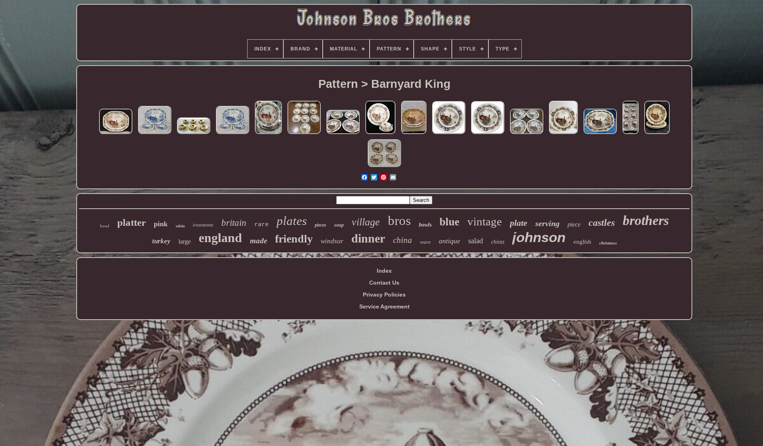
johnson (538, 237)
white (180, 226)
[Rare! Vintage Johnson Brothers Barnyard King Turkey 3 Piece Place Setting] (380, 134)
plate (518, 223)
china (402, 240)
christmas (608, 242)
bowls (425, 225)
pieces (320, 225)
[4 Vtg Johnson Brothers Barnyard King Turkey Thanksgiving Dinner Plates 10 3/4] (343, 134)
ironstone (203, 225)
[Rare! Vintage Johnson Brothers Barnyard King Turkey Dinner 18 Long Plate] (600, 134)
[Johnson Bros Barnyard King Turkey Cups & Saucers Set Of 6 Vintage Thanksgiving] (193, 134)
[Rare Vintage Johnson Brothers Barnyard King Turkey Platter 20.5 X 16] (115, 134)
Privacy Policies (384, 294)
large (184, 241)
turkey (161, 241)
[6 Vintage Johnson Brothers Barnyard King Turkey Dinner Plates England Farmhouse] (268, 134)
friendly (294, 239)
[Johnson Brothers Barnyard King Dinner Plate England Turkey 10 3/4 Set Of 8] (630, 134)
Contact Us (384, 282)
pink (161, 224)
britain (233, 223)
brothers (646, 220)
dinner (368, 238)
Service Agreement (384, 306)
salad (475, 241)
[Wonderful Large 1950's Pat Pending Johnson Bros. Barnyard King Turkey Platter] (413, 134)
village (366, 222)
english (582, 242)
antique (449, 241)
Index (384, 271)
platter (131, 222)
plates (292, 221)
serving (547, 223)
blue (449, 222)
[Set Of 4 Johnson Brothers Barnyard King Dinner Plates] (448, 134)
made (258, 241)
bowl (104, 225)
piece (574, 224)
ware (425, 242)
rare (261, 224)
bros (399, 220)
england (220, 238)
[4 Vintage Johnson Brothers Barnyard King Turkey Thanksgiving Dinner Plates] (384, 167)
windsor (332, 241)
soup (339, 225)
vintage (484, 221)
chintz (497, 242)
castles (602, 222)
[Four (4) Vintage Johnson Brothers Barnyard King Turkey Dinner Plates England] (563, 134)
